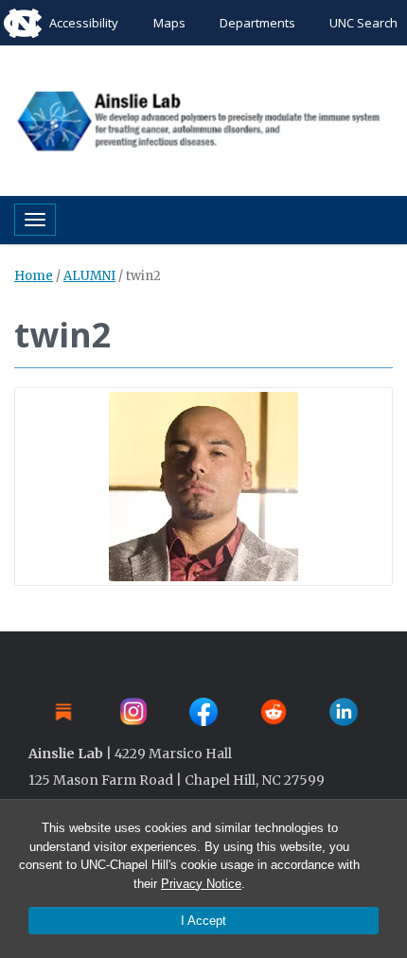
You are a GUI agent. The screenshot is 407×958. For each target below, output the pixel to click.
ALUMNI (89, 276)
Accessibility (83, 22)
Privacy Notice (201, 884)
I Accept (203, 921)
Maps (169, 22)
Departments (257, 22)
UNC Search (363, 22)
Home (33, 276)
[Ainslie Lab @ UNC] (203, 118)
